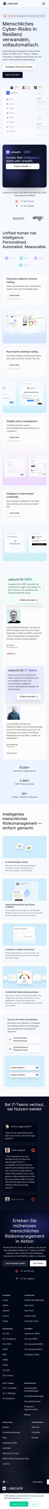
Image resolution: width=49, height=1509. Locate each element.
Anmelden (38, 1482)
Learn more (14, 295)
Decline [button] (34, 1504)
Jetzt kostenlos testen (15, 1263)
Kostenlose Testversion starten (19, 67)
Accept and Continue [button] (19, 1504)
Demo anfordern (12, 75)
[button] (43, 4)
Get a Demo (38, 1263)
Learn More (27, 1498)
